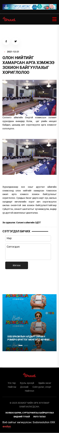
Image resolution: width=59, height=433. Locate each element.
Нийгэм (12, 387)
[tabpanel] (29, 322)
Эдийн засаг (44, 383)
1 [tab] (9, 345)
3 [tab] (20, 345)
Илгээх (16, 265)
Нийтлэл (29, 391)
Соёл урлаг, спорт (41, 387)
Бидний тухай (22, 416)
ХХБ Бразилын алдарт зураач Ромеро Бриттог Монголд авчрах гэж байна (28, 338)
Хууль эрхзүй (27, 383)
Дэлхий (24, 387)
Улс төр (12, 383)
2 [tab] (15, 345)
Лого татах (39, 416)
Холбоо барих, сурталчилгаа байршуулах (29, 412)
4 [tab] (26, 345)
